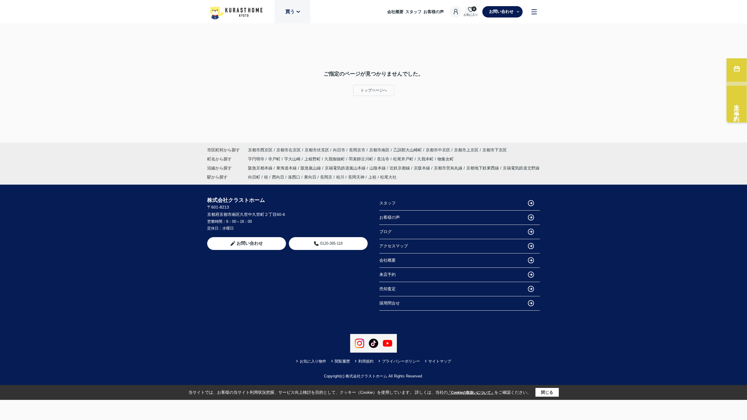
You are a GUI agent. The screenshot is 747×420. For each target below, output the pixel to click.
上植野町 (313, 159)
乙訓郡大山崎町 (407, 150)
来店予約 (387, 274)
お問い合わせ (501, 11)
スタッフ (413, 11)
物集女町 (445, 159)
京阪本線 (422, 168)
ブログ (385, 231)
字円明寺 (257, 159)
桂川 (340, 177)
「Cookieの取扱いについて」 (471, 393)
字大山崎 (293, 159)
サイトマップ (439, 361)
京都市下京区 (494, 150)
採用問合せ (389, 303)
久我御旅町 (335, 159)
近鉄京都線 (400, 168)
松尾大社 (388, 177)
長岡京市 (357, 150)
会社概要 (395, 11)
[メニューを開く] (534, 12)
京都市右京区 (288, 150)
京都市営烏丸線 (449, 168)
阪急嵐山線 (311, 168)
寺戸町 (275, 159)
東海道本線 (287, 168)
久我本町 (426, 159)
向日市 (339, 150)
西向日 (278, 177)
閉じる (547, 392)
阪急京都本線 (261, 168)
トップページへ (373, 90)
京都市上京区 (466, 150)
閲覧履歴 (342, 361)
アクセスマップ (393, 246)
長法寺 (383, 159)
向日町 (254, 177)
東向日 (310, 177)
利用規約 (366, 361)
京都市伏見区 (317, 150)
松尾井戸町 (404, 159)
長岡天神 (356, 177)
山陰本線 (378, 168)
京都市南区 (379, 150)
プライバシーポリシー (401, 361)
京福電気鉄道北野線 (521, 168)
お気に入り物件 (313, 361)
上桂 (372, 177)
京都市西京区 (260, 150)
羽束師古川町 (361, 159)
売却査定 (387, 288)
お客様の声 (433, 11)
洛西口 (294, 177)
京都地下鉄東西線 (483, 168)
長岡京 (326, 177)
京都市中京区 (438, 150)
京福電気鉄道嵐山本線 (346, 168)
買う (290, 11)
